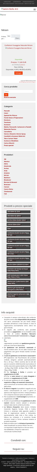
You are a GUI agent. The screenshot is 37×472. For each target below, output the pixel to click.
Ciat (5, 194)
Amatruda (7, 166)
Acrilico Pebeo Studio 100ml (16, 220)
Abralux (6, 161)
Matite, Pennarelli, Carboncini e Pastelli (17, 127)
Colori (6, 113)
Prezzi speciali (9, 145)
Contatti (22, 460)
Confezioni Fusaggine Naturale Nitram (19, 45)
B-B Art (6, 175)
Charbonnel (8, 191)
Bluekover (7, 180)
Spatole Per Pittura (10, 115)
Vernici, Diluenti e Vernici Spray (15, 134)
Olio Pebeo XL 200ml (14, 216)
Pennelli (7, 111)
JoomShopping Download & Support (27, 82)
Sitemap (31, 458)
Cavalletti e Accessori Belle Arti (14, 136)
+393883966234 (17, 1)
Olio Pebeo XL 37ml (13, 211)
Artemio (7, 173)
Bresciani (7, 185)
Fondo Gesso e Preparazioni (13, 118)
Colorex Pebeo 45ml (13, 224)
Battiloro (7, 178)
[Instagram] (18, 5)
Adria (6, 164)
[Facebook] (15, 5)
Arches (6, 168)
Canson (6, 187)
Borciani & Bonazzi (10, 182)
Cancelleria (8, 132)
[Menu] (35, 9)
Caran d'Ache (8, 189)
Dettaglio (18, 73)
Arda (5, 171)
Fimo (9, 228)
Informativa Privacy (21, 458)
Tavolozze (7, 122)
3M (5, 159)
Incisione (7, 125)
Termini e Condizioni (8, 458)
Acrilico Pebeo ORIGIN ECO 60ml (17, 264)
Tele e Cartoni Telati (10, 138)
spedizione (22, 64)
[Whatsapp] (21, 5)
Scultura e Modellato (11, 141)
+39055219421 (7, 1)
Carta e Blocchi (9, 143)
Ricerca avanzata (10, 97)
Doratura (7, 120)
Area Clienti (15, 460)
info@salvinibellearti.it (28, 1)
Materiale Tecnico (10, 129)
